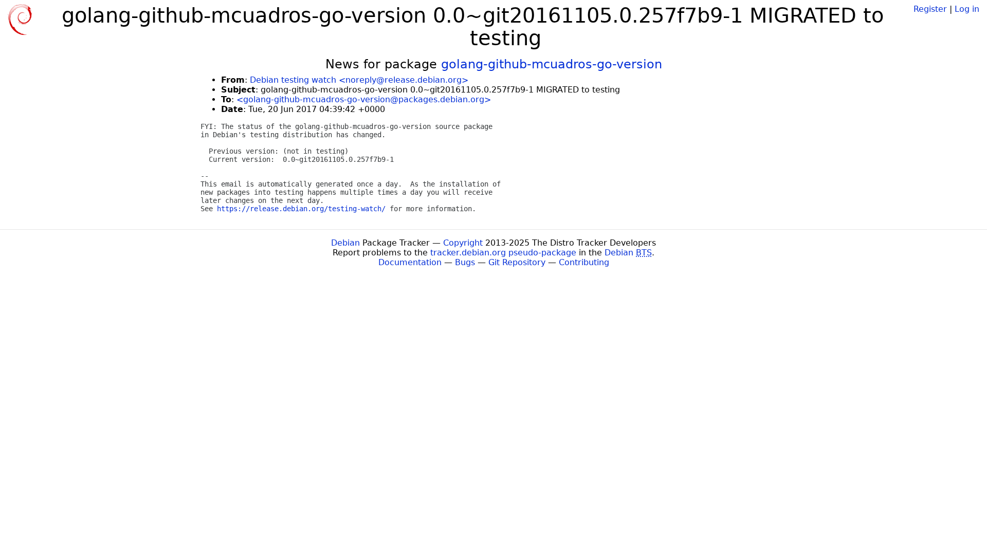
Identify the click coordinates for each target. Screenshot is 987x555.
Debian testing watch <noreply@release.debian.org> (359, 80)
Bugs (465, 262)
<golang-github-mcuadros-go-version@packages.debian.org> (363, 99)
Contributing (584, 262)
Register (930, 9)
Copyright (463, 243)
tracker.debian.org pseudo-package (503, 252)
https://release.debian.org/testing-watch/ (301, 209)
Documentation (410, 262)
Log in (967, 9)
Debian (345, 243)
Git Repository (516, 262)
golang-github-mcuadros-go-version (551, 64)
